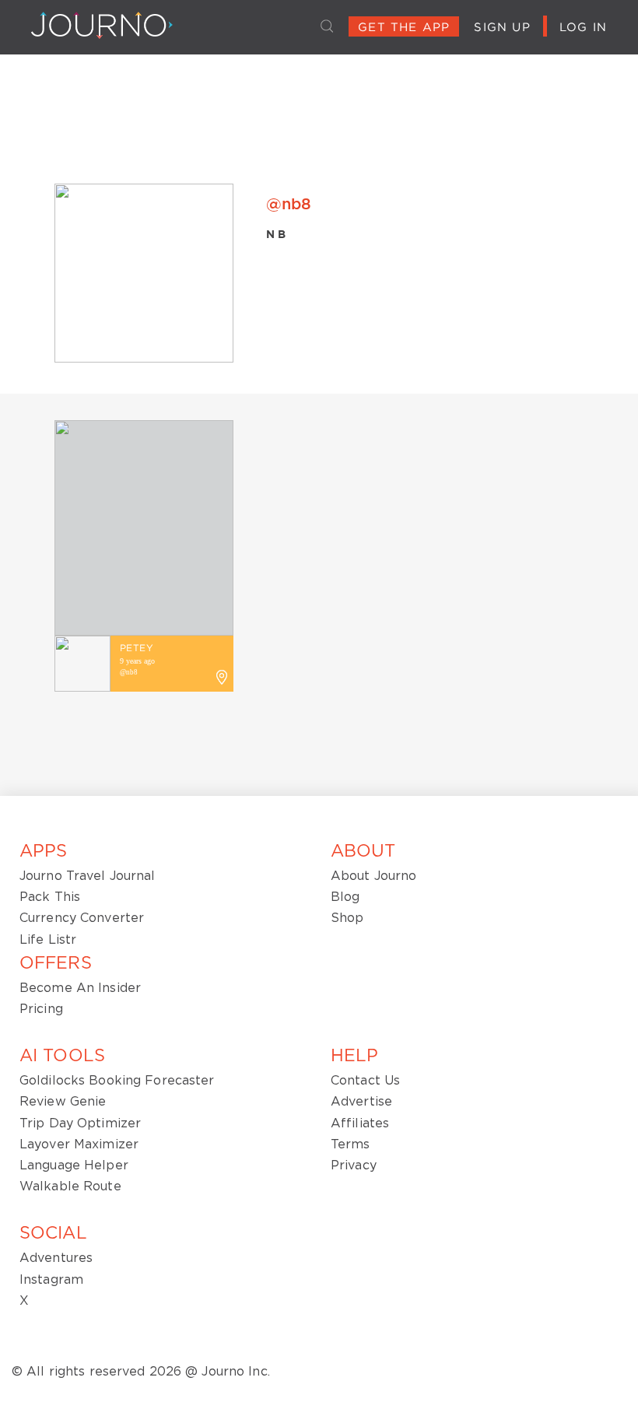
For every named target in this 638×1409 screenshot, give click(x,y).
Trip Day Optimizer (80, 1123)
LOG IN (583, 28)
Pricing (41, 1009)
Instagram (51, 1280)
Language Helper (73, 1165)
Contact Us (365, 1080)
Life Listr (47, 940)
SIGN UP (502, 28)
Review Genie (62, 1101)
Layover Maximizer (78, 1144)
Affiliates (360, 1123)
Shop (347, 918)
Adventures (56, 1258)
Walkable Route (70, 1186)
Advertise (361, 1101)
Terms (350, 1144)
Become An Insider (80, 988)
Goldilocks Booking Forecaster (116, 1080)
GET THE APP (404, 28)
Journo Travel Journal (87, 876)
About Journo (373, 876)
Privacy (354, 1165)
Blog (345, 897)
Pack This (49, 897)
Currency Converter (81, 918)
